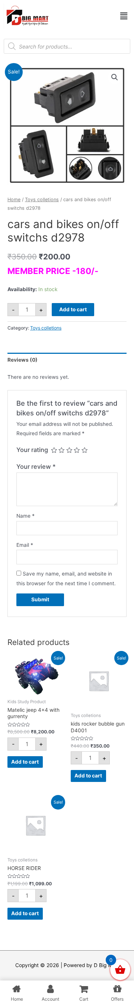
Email (24, 545)
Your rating (32, 449)
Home (13, 199)
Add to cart (73, 309)
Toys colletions (42, 199)
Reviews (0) (22, 360)
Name (25, 516)
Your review (36, 466)
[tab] (67, 360)
